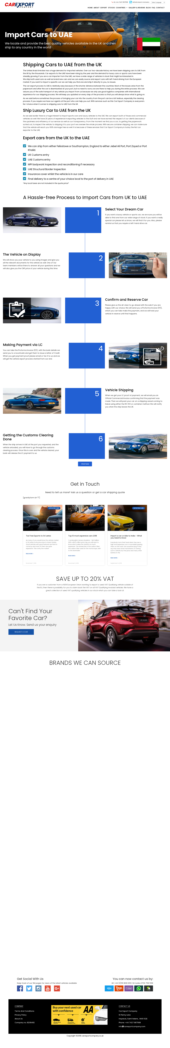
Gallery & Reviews (137, 7)
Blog (148, 7)
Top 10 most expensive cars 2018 (82, 536)
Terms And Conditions (24, 1011)
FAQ (153, 7)
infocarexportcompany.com (132, 1026)
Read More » (29, 553)
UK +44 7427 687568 (121, 2)
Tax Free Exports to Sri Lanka (38, 536)
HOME (90, 7)
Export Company (140, 2)
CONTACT (160, 7)
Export (103, 7)
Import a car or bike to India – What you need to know (126, 537)
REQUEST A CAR (21, 632)
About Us (19, 1018)
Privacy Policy (20, 1015)
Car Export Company (19, 5)
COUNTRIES (120, 7)
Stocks (111, 7)
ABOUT (96, 7)
